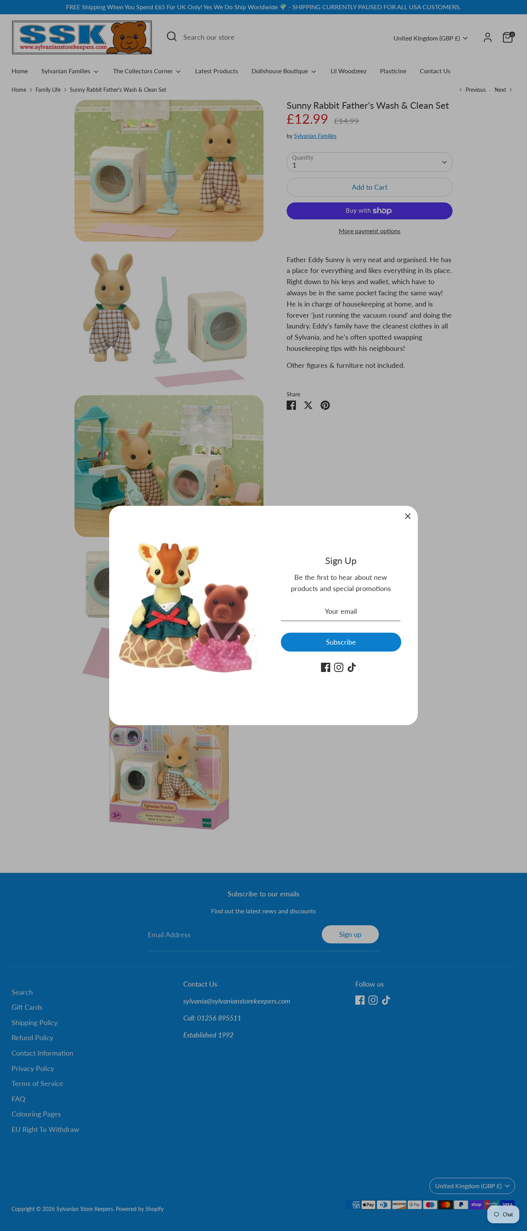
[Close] (407, 515)
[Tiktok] (351, 667)
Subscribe (341, 642)
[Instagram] (338, 667)
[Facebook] (325, 667)
